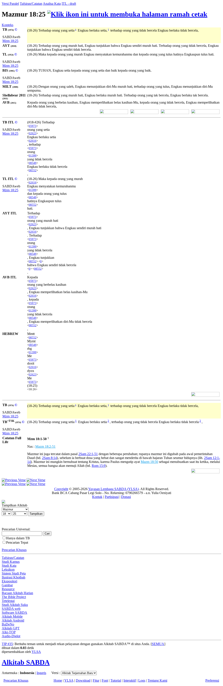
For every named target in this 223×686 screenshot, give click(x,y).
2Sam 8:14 (49, 458)
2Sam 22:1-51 (88, 454)
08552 (32, 170)
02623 (32, 133)
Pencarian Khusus (14, 550)
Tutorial (115, 680)
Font (105, 680)
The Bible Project (14, 597)
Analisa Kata (52, 3)
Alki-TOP (9, 632)
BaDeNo (8, 624)
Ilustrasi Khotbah (13, 577)
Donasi (126, 497)
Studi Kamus (11, 561)
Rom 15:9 (98, 465)
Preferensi (212, 680)
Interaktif (129, 680)
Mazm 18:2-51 (45, 446)
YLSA (36, 652)
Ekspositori (9, 581)
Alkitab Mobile (12, 616)
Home (58, 680)
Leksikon (8, 569)
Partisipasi (112, 497)
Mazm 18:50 (149, 462)
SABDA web (11, 608)
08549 (32, 163)
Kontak (97, 497)
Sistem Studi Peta (14, 573)
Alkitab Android (13, 620)
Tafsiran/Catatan (31, 3)
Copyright (61, 489)
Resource (8, 589)
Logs (141, 680)
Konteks (7, 25)
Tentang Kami (157, 680)
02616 (32, 140)
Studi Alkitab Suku (15, 605)
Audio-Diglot (11, 636)
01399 (32, 155)
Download (83, 680)
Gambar (7, 585)
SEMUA (158, 644)
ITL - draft (69, 3)
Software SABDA (14, 612)
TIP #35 (7, 644)
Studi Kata (9, 565)
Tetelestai (8, 601)
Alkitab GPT (11, 628)
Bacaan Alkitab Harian (17, 593)
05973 (32, 126)
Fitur (96, 680)
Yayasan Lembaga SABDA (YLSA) (113, 489)
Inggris (41, 673)
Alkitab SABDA (26, 662)
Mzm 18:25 (10, 41)
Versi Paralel (10, 3)
